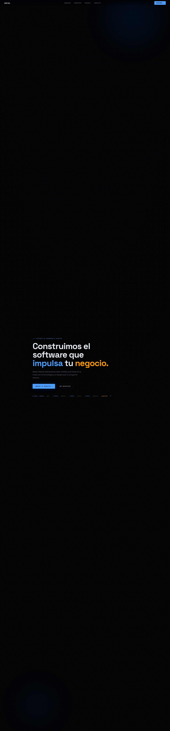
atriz (7, 3)
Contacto (97, 3)
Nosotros (77, 3)
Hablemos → (160, 3)
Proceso (87, 3)
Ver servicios (64, 386)
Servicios (67, 3)
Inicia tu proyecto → (43, 386)
